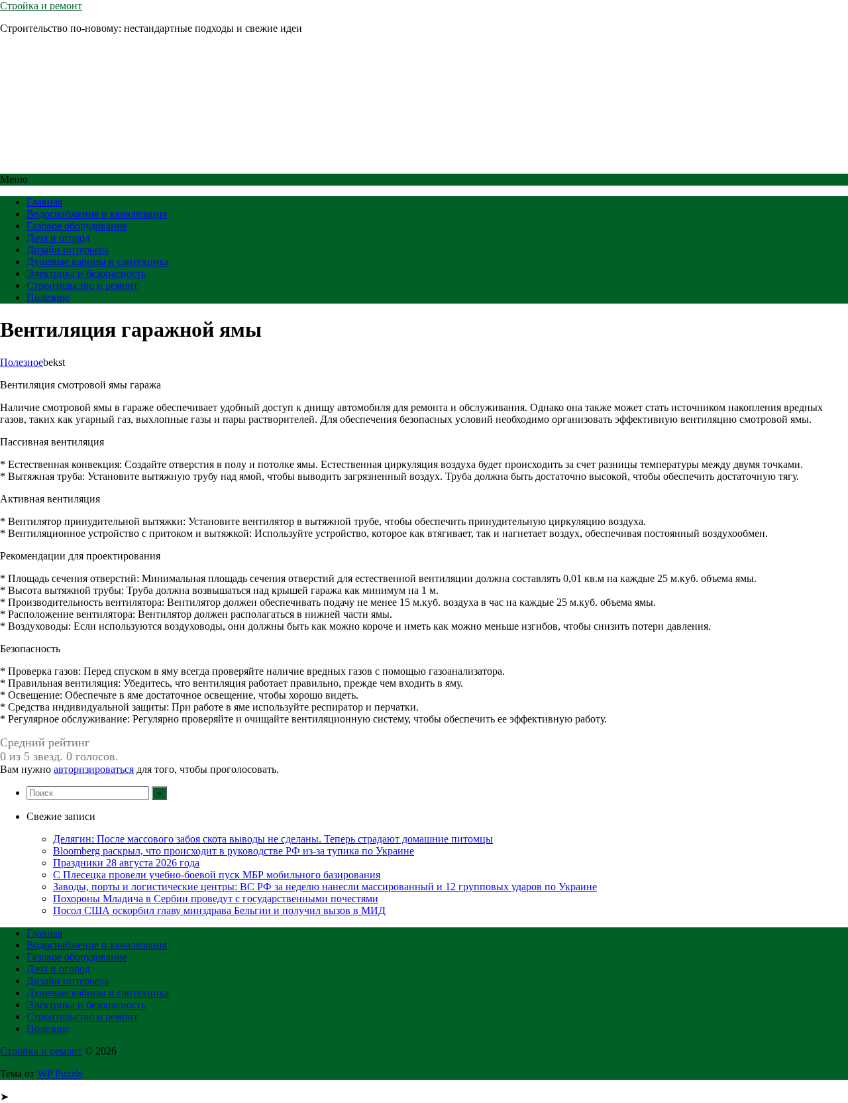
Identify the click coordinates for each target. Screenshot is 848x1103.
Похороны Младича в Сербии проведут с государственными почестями (215, 898)
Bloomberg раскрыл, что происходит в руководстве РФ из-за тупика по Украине (233, 850)
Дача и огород (58, 237)
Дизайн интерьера (67, 249)
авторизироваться (94, 769)
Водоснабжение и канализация (96, 213)
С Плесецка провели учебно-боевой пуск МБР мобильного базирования (216, 874)
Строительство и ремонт (82, 285)
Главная (44, 201)
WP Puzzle (60, 1073)
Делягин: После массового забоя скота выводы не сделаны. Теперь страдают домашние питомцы (273, 838)
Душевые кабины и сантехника (97, 261)
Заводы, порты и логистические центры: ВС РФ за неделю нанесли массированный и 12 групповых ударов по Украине (325, 886)
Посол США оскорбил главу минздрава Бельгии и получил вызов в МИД (219, 910)
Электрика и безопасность (86, 273)
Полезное (48, 297)
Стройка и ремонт (41, 5)
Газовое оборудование (76, 225)
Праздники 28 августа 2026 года (126, 862)
